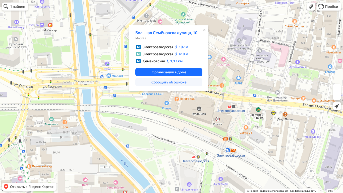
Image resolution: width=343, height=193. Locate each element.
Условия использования (274, 190)
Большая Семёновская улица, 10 (166, 32)
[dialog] (168, 58)
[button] (311, 7)
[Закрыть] (204, 30)
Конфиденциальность (303, 190)
